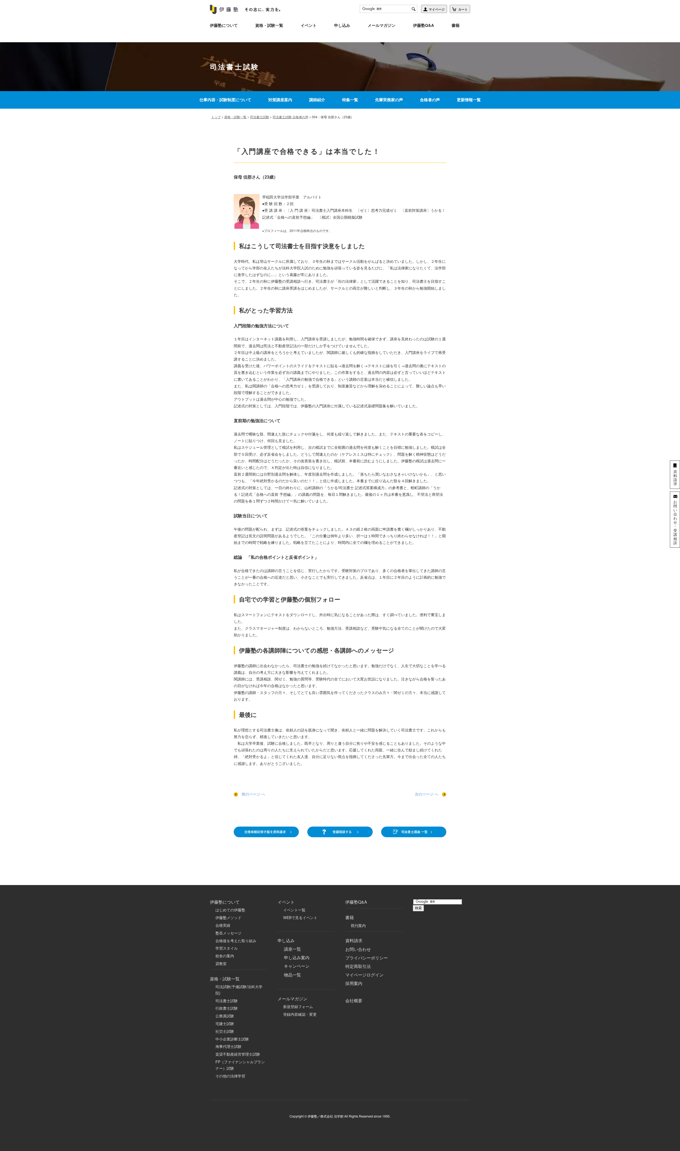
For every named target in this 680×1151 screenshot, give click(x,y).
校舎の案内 (224, 955)
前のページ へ (253, 794)
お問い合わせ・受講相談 (675, 522)
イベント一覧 (294, 909)
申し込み (342, 25)
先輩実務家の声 (389, 100)
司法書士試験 (259, 117)
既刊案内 (358, 925)
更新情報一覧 (469, 100)
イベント (309, 25)
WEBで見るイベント (300, 917)
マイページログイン (364, 975)
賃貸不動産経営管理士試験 (237, 1054)
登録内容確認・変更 (300, 1014)
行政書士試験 (226, 1008)
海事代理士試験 (228, 1046)
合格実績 (222, 925)
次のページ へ (427, 794)
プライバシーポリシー (366, 958)
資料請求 (353, 940)
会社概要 (353, 1000)
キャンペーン (296, 966)
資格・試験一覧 (269, 25)
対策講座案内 (280, 100)
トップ (216, 117)
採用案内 (353, 983)
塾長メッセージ (228, 933)
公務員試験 (224, 1015)
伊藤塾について (224, 25)
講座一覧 (292, 949)
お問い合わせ (358, 949)
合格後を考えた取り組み (235, 940)
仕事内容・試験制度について (225, 100)
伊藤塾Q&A (423, 25)
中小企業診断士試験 (232, 1039)
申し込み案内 (296, 957)
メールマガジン (382, 25)
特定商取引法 (358, 966)
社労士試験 (224, 1031)
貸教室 (221, 963)
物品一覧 (292, 975)
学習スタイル (226, 948)
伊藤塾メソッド (228, 917)
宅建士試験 (224, 1023)
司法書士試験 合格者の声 (290, 117)
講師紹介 (317, 100)
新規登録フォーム (298, 1006)
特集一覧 (350, 100)
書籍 (456, 25)
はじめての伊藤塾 (230, 909)
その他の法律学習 (230, 1075)
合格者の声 (430, 100)
